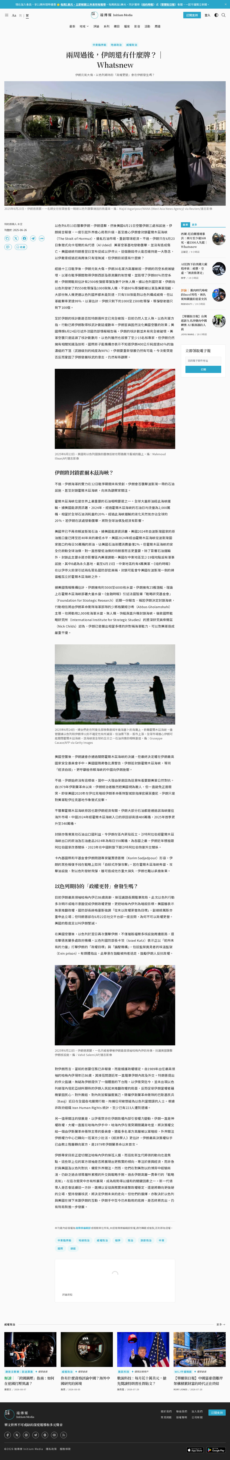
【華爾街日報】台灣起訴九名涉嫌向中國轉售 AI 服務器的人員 (194, 322)
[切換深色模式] (214, 15)
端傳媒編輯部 (83, 1228)
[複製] (7, 238)
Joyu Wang (187, 334)
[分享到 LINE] (42, 238)
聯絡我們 (181, 1411)
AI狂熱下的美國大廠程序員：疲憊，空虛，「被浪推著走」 (194, 268)
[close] (226, 4)
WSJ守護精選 (183, 1371)
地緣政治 (116, 45)
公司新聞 (197, 1417)
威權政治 (131, 45)
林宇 (183, 278)
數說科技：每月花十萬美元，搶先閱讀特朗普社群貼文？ (141, 1380)
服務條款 (65, 1449)
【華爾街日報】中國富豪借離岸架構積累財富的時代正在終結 (198, 1380)
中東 (161, 1240)
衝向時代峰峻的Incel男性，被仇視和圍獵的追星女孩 (194, 294)
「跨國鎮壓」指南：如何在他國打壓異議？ (29, 1380)
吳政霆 (120, 1389)
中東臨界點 (100, 45)
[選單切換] (87, 26)
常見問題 (166, 1417)
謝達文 (7, 1389)
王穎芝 (184, 251)
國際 (60, 1248)
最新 (185, 224)
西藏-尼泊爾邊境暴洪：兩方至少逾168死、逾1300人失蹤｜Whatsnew (194, 240)
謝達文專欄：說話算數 (19, 1371)
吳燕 (63, 1389)
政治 (131, 1240)
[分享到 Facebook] (24, 238)
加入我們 (197, 1411)
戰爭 (118, 1240)
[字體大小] (14, 15)
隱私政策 (51, 1449)
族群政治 (146, 1240)
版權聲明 (181, 1417)
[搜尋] (222, 15)
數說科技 (123, 1371)
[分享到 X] (16, 238)
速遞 (73, 1248)
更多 (194, 224)
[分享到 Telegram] (33, 238)
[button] (83, 26)
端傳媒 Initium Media (28, 1449)
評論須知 (67, 1294)
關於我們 (166, 1411)
